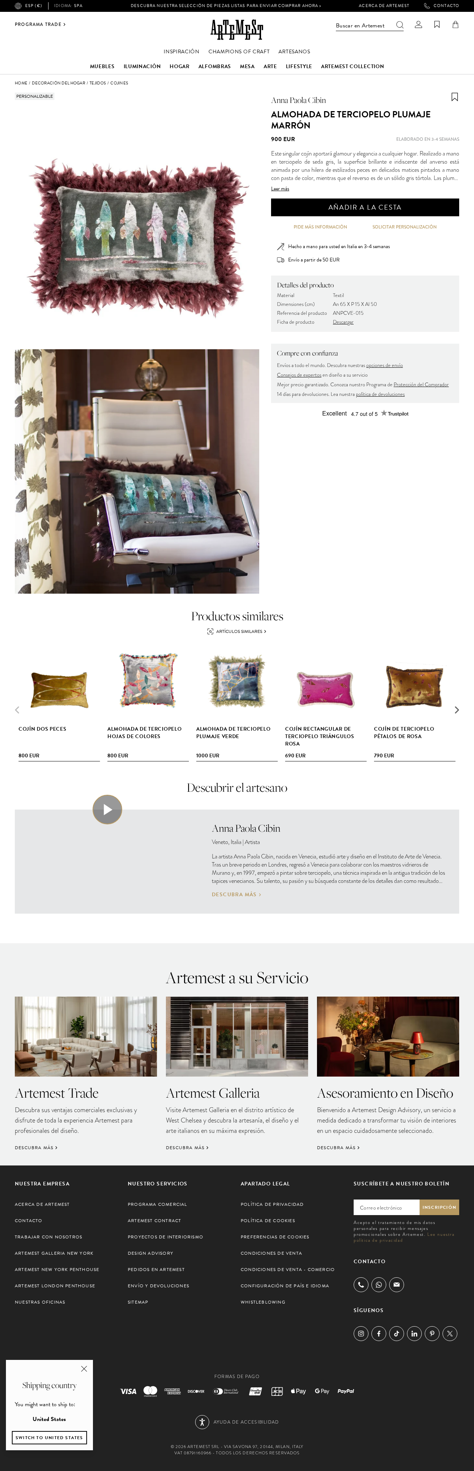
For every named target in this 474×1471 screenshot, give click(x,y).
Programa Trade (38, 24)
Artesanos (294, 52)
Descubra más (234, 894)
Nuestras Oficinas (40, 1302)
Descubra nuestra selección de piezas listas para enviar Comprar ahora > (226, 6)
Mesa (247, 66)
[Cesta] (455, 24)
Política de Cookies (268, 1220)
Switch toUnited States (49, 1437)
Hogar (180, 66)
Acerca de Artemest (384, 6)
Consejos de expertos (299, 374)
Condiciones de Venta (271, 1253)
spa (68, 6)
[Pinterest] (432, 1334)
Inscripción (439, 1207)
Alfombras (214, 66)
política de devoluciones (380, 394)
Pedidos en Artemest (156, 1269)
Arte (270, 66)
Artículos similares (239, 631)
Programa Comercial (157, 1204)
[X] (450, 1334)
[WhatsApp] (379, 1285)
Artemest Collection (352, 66)
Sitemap (138, 1302)
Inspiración (182, 52)
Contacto (446, 6)
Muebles (102, 66)
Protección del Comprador (421, 384)
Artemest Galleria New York (54, 1253)
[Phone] (361, 1285)
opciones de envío (384, 365)
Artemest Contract (154, 1220)
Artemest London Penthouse (55, 1285)
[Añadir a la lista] (454, 97)
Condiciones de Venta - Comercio (288, 1269)
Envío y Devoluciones (158, 1285)
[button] (457, 710)
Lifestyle (299, 66)
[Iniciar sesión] (418, 24)
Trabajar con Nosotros (48, 1237)
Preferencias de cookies (275, 1237)
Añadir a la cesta (365, 207)
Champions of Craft (239, 52)
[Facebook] (379, 1334)
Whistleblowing (263, 1302)
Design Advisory (150, 1253)
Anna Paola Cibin (298, 100)
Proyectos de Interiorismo (165, 1237)
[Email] (397, 1284)
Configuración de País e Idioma (285, 1285)
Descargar (343, 322)
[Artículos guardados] (437, 24)
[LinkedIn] (414, 1334)
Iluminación (142, 66)
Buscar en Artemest (360, 25)
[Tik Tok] (397, 1334)
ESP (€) (33, 6)
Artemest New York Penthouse (57, 1269)
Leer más (280, 189)
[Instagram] (361, 1334)
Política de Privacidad (272, 1204)
